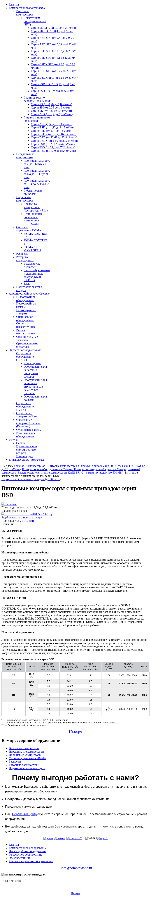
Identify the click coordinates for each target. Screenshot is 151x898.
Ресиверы (22, 253)
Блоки (27, 283)
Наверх (75, 732)
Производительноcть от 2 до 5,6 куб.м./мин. (37, 164)
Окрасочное (25, 350)
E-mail (26, 459)
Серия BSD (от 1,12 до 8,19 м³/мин (53, 127)
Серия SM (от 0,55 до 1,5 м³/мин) (51, 107)
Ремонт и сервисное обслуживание (31, 861)
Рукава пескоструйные (25, 331)
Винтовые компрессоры (24, 13)
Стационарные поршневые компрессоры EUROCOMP (33, 218)
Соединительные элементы (27, 338)
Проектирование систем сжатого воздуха (26, 450)
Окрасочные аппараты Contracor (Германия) (28, 423)
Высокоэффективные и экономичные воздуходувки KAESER (37, 275)
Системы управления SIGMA (28, 229)
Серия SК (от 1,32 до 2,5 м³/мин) (51, 110)
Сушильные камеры (28, 429)
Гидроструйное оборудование (25, 298)
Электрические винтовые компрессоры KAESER (48, 472)
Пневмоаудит (24, 456)
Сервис (20, 443)
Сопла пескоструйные (25, 325)
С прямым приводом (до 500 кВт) (37, 119)
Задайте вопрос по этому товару (21, 517)
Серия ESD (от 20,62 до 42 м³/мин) (53, 144)
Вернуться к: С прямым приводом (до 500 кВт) (31, 479)
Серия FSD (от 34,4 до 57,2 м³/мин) (53, 147)
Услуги (13, 439)
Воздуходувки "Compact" (32, 265)
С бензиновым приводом (33, 192)
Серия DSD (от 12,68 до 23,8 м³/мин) (54, 137)
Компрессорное (27, 7)
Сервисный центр (24, 814)
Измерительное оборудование (26, 434)
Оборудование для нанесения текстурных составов (35, 371)
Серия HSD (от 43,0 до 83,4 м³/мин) (53, 150)
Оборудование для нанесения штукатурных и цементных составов (35, 386)
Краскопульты (32, 363)
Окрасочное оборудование (25, 854)
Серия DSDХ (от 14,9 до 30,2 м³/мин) (54, 140)
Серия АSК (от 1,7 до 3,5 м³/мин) (52, 114)
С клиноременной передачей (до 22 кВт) (37, 99)
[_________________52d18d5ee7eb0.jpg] (26, 514)
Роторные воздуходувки (25, 258)
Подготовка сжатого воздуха (27, 768)
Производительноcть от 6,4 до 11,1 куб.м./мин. (37, 174)
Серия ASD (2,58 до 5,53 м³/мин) (51, 124)
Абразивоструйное (29, 293)
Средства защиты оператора (27, 345)
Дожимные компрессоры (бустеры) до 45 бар (36, 207)
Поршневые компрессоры (24, 199)
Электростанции (19, 857)
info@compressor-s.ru (76, 868)
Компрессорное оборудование (28, 847)
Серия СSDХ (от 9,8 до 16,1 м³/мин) (53, 134)
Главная (14, 4)
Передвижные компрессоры (25, 155)
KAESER (28, 520)
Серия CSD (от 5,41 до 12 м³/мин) (52, 130)
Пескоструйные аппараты (26, 312)
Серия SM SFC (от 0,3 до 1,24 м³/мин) (54, 27)
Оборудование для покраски (35, 398)
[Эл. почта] (9, 504)
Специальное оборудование (25, 318)
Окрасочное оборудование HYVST (25, 406)
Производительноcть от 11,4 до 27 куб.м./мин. (37, 184)
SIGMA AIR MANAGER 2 (32, 248)
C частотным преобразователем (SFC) (35, 21)
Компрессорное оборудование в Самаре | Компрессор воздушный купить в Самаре (74, 469)
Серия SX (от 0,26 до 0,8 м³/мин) (51, 104)
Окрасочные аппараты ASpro (26, 415)
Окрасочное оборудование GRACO (25, 357)
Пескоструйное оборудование (27, 851)
